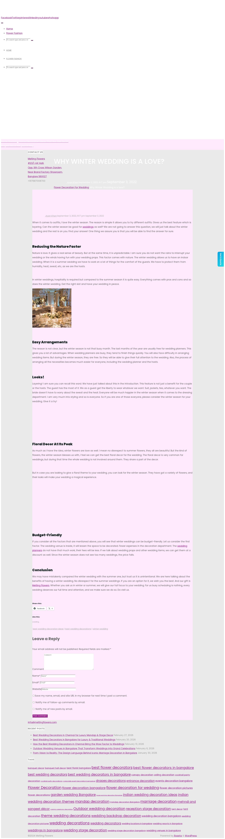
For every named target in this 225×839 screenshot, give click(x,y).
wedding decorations (69, 823)
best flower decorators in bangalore (163, 767)
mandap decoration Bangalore (125, 802)
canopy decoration (142, 774)
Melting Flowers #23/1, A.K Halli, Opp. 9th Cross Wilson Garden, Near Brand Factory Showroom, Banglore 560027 (45, 167)
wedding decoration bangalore (161, 816)
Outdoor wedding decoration (99, 808)
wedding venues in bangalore (163, 830)
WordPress (191, 835)
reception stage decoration (148, 808)
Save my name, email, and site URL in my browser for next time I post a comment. (81, 695)
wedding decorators (105, 823)
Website (36, 689)
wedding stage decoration (85, 830)
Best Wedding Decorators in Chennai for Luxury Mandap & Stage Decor (73, 735)
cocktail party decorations (52, 781)
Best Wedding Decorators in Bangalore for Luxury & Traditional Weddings (74, 739)
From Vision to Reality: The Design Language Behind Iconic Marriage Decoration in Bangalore (85, 752)
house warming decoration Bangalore (109, 795)
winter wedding (100, 628)
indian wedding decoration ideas (150, 794)
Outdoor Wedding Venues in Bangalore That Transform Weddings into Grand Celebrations (84, 748)
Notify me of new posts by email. (54, 709)
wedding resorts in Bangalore (167, 823)
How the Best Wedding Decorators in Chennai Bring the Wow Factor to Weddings (78, 744)
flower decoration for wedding (132, 787)
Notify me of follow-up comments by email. (60, 702)
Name (36, 675)
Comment (38, 669)
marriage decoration (158, 801)
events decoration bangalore (174, 781)
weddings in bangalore (45, 830)
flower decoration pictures (176, 788)
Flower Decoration (44, 787)
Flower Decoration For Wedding (71, 187)
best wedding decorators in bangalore (99, 774)
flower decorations (39, 795)
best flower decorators (112, 767)
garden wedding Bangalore (73, 794)
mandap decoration (92, 801)
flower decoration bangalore (84, 788)
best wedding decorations (78, 628)
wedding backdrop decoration (116, 815)
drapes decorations (111, 781)
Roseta (177, 835)
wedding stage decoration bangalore (127, 830)
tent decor (177, 809)
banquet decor (36, 768)
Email (35, 682)
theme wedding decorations (66, 815)
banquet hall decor (55, 768)
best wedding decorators (47, 774)
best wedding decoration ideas (48, 628)
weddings (88, 226)
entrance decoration (140, 781)
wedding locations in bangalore (137, 823)
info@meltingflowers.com (42, 722)
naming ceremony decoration (61, 809)
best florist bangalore (79, 768)
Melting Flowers (40, 585)
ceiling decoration (164, 774)
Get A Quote (220, 259)
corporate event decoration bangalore (79, 781)
